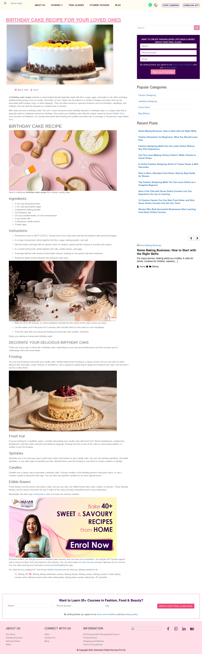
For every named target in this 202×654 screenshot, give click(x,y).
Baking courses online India (40, 577)
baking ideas (58, 577)
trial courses (88, 562)
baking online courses (74, 577)
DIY (27, 574)
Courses (55, 5)
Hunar (35, 89)
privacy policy (170, 67)
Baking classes (71, 574)
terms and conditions (183, 64)
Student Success (99, 5)
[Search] (197, 27)
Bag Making (144, 113)
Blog (118, 5)
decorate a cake (42, 494)
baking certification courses (51, 574)
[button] (171, 5)
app (71, 565)
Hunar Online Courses (52, 569)
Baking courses (85, 574)
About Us (40, 5)
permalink (103, 577)
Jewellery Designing (147, 101)
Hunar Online (112, 113)
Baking (21, 574)
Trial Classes (76, 5)
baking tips (89, 577)
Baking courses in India (103, 574)
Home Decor (144, 107)
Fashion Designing (147, 95)
